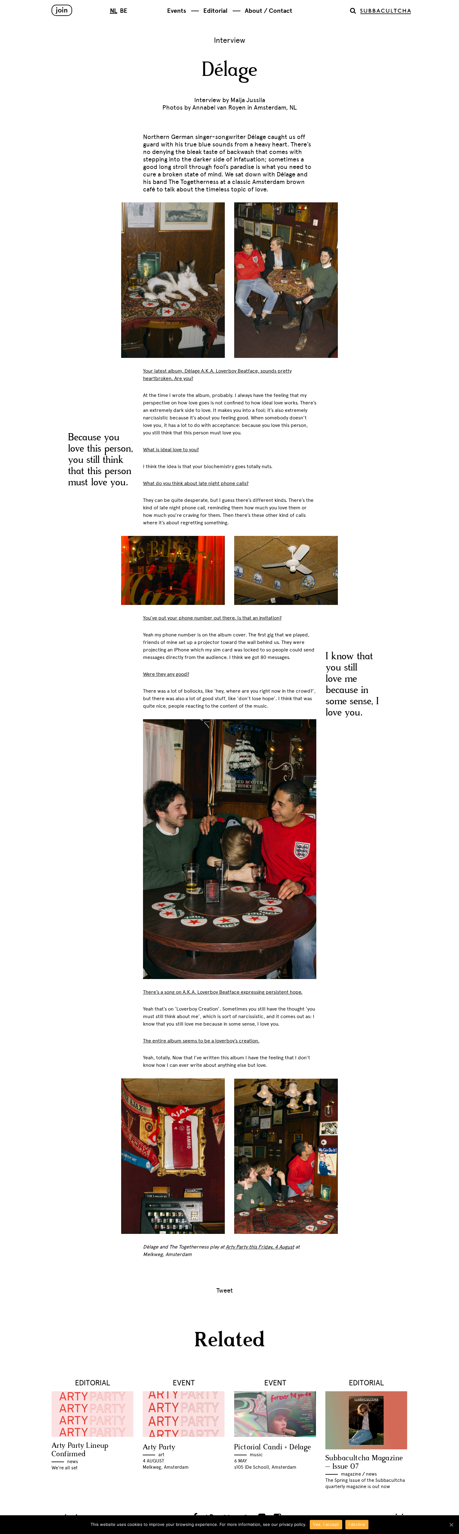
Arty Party (159, 1447)
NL (113, 11)
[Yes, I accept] (451, 1525)
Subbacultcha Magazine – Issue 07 (364, 1462)
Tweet (224, 1290)
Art (161, 1454)
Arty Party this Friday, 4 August (260, 1247)
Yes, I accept (326, 1524)
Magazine (351, 1474)
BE (123, 11)
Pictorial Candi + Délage (272, 1447)
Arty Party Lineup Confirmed (80, 1450)
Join (62, 10)
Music (256, 1454)
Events (176, 11)
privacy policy (292, 1524)
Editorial (215, 11)
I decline (356, 1524)
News (72, 1461)
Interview (229, 40)
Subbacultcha (385, 11)
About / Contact (268, 11)
